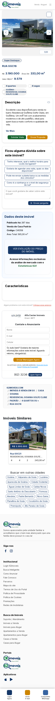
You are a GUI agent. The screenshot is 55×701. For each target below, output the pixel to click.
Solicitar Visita (17, 137)
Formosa (43, 491)
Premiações (8, 601)
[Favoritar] (51, 60)
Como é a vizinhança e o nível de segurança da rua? (27, 183)
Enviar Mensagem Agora (28, 360)
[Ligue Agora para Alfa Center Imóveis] (9, 692)
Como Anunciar (10, 573)
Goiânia (10, 477)
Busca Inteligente (11, 570)
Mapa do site (9, 585)
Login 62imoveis (10, 566)
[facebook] (5, 551)
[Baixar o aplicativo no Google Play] (11, 679)
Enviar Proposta (38, 137)
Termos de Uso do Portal (15, 589)
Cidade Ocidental (39, 482)
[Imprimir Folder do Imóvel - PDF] (48, 102)
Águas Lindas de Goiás (19, 487)
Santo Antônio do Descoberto (22, 491)
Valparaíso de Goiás (27, 477)
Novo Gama (42, 496)
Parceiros (7, 581)
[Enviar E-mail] (27, 692)
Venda (36, 5)
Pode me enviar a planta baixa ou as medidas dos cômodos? (27, 176)
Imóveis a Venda (11, 623)
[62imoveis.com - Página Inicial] (11, 4)
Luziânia (44, 477)
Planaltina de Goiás (16, 501)
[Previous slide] (6, 32)
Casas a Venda (10, 639)
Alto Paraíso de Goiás (35, 506)
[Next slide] (48, 32)
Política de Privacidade (30, 367)
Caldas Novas (40, 487)
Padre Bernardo (26, 496)
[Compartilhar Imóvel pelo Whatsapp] (45, 692)
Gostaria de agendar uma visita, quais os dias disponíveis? (27, 169)
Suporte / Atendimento (13, 619)
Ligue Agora (35, 374)
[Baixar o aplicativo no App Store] (5, 679)
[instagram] (11, 551)
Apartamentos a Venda (14, 631)
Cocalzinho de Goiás (38, 501)
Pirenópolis (16, 506)
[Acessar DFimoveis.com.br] (11, 659)
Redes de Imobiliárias (13, 605)
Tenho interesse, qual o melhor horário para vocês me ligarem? (27, 162)
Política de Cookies (12, 597)
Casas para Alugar (11, 643)
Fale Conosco (9, 577)
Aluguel (44, 5)
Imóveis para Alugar (12, 627)
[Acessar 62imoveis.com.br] (11, 666)
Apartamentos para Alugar (15, 635)
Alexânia (11, 496)
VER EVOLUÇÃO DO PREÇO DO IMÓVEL (28, 250)
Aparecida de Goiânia (17, 482)
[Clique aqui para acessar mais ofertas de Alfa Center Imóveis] (16, 316)
